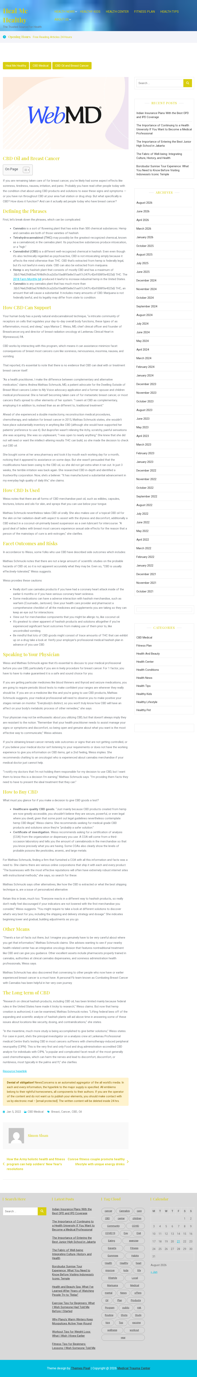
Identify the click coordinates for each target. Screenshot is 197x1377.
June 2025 (142, 272)
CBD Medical (40, 65)
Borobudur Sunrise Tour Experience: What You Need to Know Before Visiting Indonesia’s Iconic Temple (162, 170)
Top (121, 1322)
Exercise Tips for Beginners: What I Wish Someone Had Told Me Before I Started (73, 1307)
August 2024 (144, 315)
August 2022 (144, 505)
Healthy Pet (143, 710)
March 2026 (143, 228)
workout (134, 1330)
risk (139, 1307)
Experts (112, 1248)
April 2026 (142, 220)
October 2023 (145, 401)
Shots (124, 1315)
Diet (139, 1233)
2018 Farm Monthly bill (27, 279)
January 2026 (144, 237)
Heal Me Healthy (15, 15)
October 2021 (145, 591)
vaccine (136, 1322)
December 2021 (146, 574)
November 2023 (146, 392)
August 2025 (144, 254)
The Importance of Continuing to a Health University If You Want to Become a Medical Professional (164, 129)
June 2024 (142, 332)
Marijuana (112, 1285)
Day (126, 1233)
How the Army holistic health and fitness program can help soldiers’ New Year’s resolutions (36, 1164)
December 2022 (146, 470)
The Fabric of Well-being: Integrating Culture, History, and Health (159, 156)
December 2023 (146, 384)
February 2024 (145, 367)
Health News (64, 11)
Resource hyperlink (15, 1071)
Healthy (124, 1263)
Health (108, 1263)
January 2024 (144, 375)
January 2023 (144, 462)
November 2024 (146, 289)
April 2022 (142, 539)
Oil (80, 1111)
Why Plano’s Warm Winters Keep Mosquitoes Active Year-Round (72, 1321)
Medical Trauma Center (133, 1368)
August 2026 (144, 202)
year (123, 1337)
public (125, 1307)
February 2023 (145, 453)
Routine (109, 1315)
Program (109, 1307)
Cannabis (124, 1210)
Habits (135, 1255)
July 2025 (142, 263)
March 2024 (143, 358)
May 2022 (142, 531)
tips (108, 1322)
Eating (111, 1240)
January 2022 (144, 565)
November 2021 (146, 583)
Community (113, 1225)
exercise (133, 1240)
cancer (65, 1111)
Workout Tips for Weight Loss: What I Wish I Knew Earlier (71, 1333)
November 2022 (146, 479)
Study (138, 1315)
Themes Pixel (80, 1368)
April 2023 (142, 436)
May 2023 (142, 427)
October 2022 (145, 488)
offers (137, 1292)
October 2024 (145, 297)
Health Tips (169, 11)
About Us (61, 19)
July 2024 (142, 323)
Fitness (134, 1248)
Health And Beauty (148, 653)
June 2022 (142, 522)
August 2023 (144, 410)
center (121, 1218)
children (137, 1218)
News (123, 1292)
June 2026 (142, 211)
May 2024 (142, 341)
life (139, 1270)
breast (55, 1111)
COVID (135, 1225)
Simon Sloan (38, 1135)
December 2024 (146, 280)
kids (126, 1270)
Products (136, 1300)
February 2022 (145, 557)
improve (109, 1270)
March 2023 (143, 444)
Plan (119, 1300)
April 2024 (142, 349)
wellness (112, 1330)
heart (138, 1263)
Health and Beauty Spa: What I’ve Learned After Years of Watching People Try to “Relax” (73, 1291)
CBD (74, 1111)
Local (135, 1277)
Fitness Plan (144, 11)
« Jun (154, 1272)
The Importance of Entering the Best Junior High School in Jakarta (163, 143)
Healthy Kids (90, 11)
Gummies (113, 1255)
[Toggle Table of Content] (24, 170)
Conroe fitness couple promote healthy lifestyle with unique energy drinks (96, 1161)
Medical (134, 1285)
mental (108, 1292)
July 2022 (142, 513)
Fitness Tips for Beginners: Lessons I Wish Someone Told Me (73, 1346)
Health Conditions (147, 670)
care (139, 1210)
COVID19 (110, 1233)
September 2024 (146, 306)
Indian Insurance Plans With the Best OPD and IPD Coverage (162, 115)
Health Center (117, 11)
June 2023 (142, 418)
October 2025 (145, 246)
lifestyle (112, 1277)
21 (178, 1241)
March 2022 (143, 548)
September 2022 (146, 496)
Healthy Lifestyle (146, 702)
